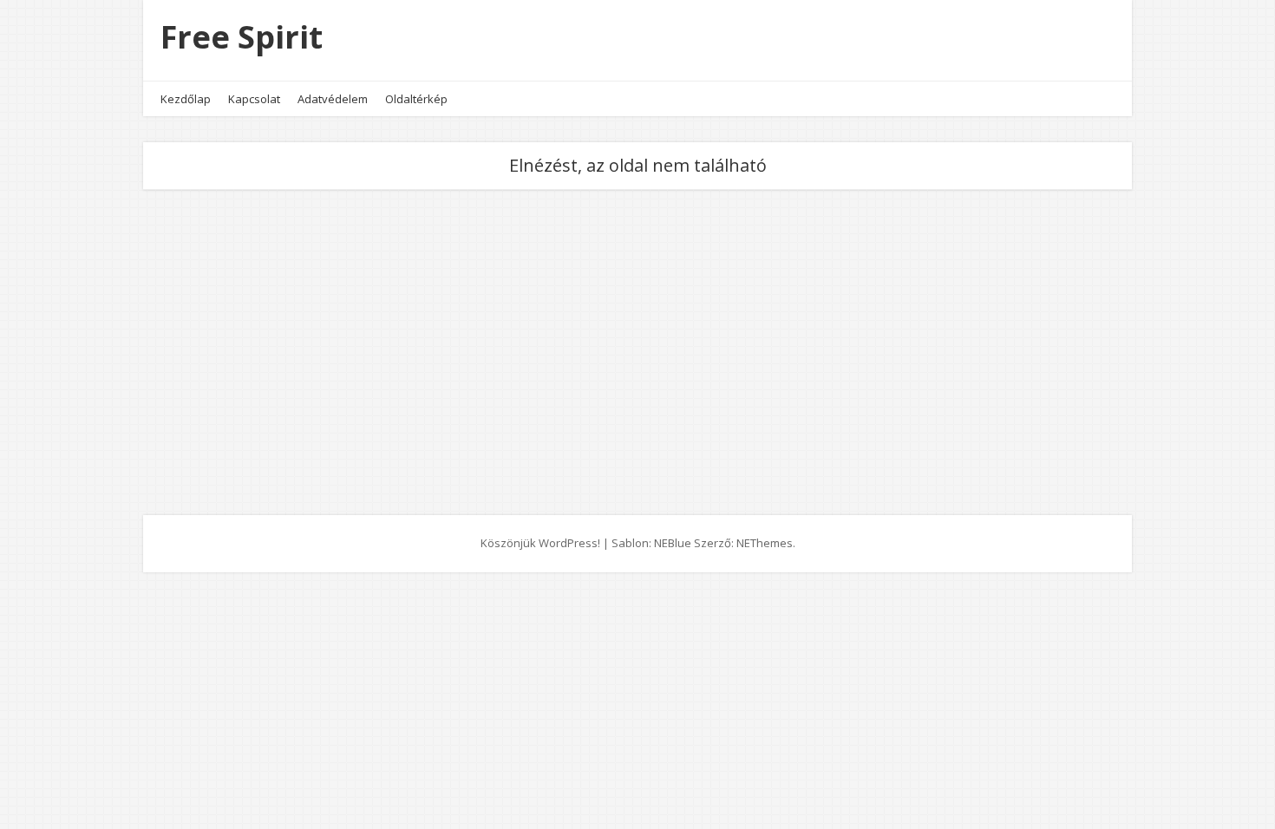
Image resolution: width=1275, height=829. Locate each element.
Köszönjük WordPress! (540, 543)
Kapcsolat (254, 99)
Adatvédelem (333, 99)
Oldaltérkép (416, 99)
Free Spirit (241, 37)
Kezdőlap (185, 99)
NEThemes (764, 543)
